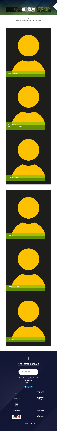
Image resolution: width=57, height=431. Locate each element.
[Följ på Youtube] (31, 387)
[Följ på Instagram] (28, 387)
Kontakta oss (28, 372)
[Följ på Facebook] (25, 387)
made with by (28, 424)
